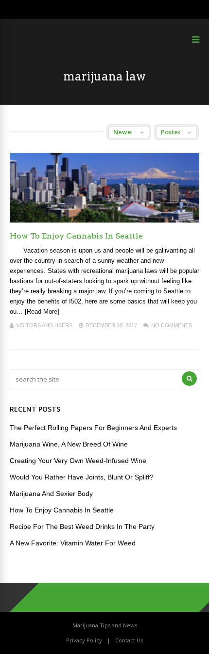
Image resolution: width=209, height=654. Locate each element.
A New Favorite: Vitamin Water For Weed (73, 543)
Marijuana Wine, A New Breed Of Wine (69, 444)
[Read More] (42, 311)
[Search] (189, 378)
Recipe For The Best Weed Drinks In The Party (82, 526)
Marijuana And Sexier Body (51, 493)
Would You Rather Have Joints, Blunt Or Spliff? (82, 477)
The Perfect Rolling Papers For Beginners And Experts (93, 427)
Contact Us (129, 640)
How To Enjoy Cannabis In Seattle (76, 235)
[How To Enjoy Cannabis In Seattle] (104, 220)
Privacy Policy (84, 640)
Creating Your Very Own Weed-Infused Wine (78, 460)
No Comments (171, 325)
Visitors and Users (44, 325)
